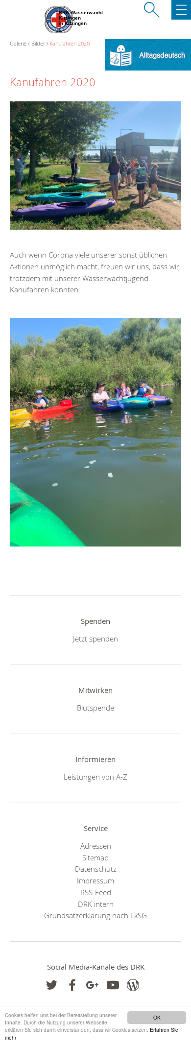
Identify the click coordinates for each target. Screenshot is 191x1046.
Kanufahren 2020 (69, 43)
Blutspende (95, 708)
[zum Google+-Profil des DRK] (92, 985)
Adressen (95, 846)
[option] (95, 170)
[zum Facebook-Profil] (52, 985)
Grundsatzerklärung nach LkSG (95, 915)
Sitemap (95, 857)
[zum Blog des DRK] (133, 985)
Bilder (38, 43)
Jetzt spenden (95, 638)
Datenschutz (96, 869)
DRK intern (96, 904)
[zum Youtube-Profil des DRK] (113, 985)
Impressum (95, 880)
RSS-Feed (95, 892)
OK (157, 1017)
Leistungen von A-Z (95, 777)
